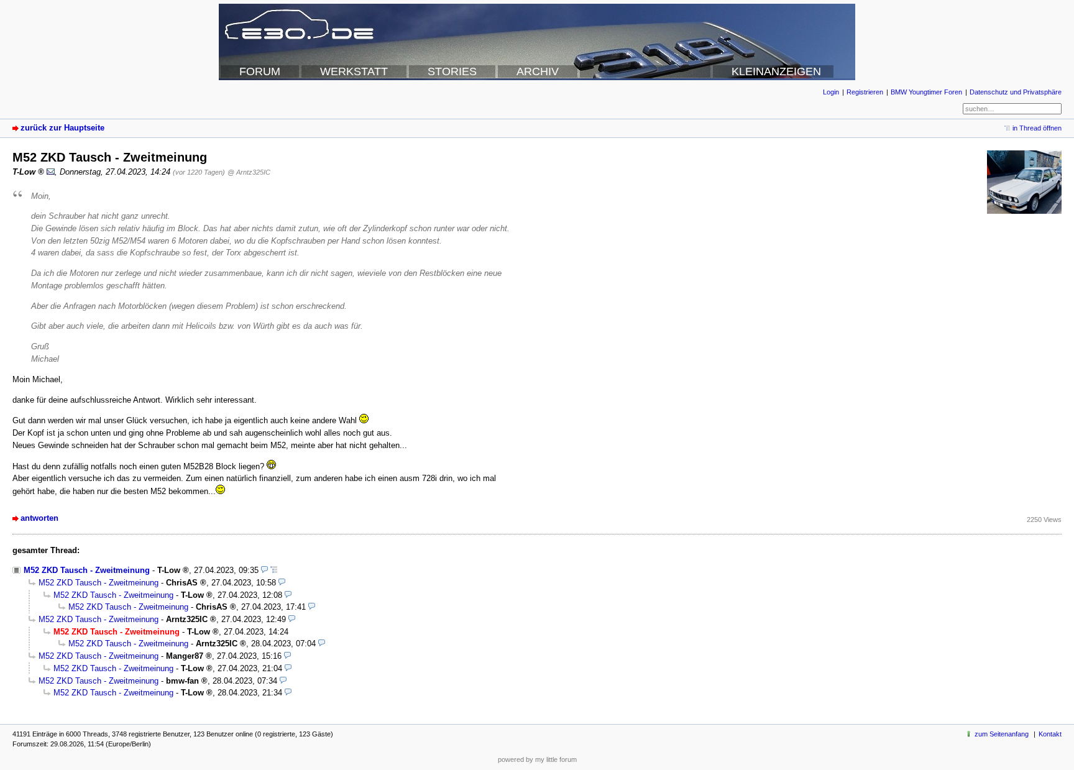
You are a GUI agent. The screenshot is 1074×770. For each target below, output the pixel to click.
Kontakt (1050, 734)
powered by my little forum (537, 759)
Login (831, 92)
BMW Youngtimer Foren (926, 92)
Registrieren (865, 92)
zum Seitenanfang (1002, 734)
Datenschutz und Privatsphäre (1016, 92)
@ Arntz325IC (248, 172)
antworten (39, 518)
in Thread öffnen (1037, 128)
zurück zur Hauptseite (62, 127)
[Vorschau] (264, 570)
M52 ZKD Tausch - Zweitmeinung (87, 570)
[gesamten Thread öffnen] (273, 570)
